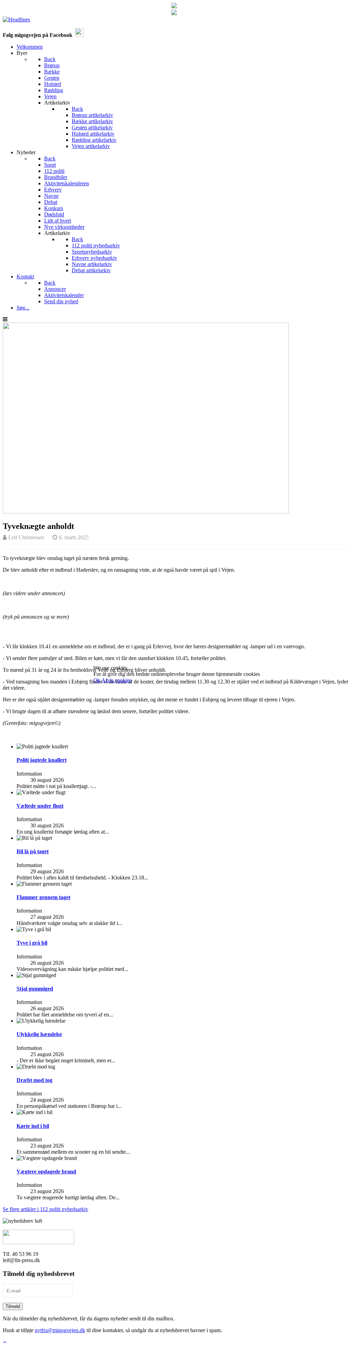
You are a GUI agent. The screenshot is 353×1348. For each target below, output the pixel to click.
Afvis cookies (116, 680)
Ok (96, 680)
